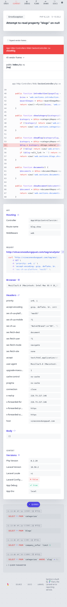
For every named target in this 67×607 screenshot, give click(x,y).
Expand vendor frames (17, 40)
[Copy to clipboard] (57, 220)
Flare (53, 582)
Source (19, 584)
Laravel (41, 584)
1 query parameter (17, 565)
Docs (30, 584)
